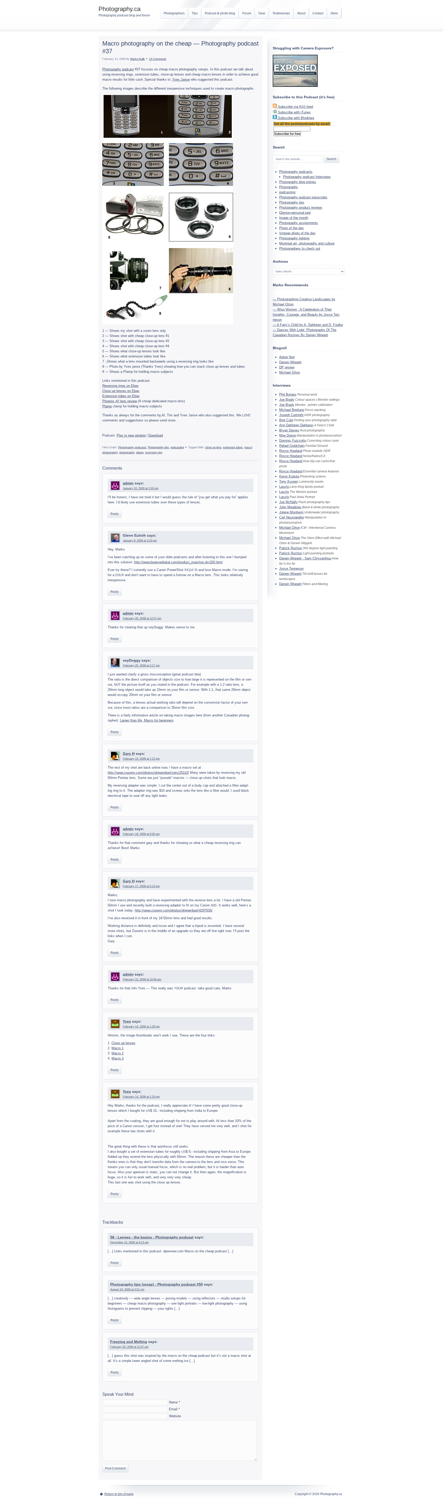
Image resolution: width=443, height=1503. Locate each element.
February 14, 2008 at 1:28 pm (141, 1026)
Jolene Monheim (291, 512)
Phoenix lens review (119, 401)
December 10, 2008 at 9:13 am (129, 1242)
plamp (140, 452)
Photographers (174, 13)
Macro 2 (118, 1053)
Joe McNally (288, 502)
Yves (127, 1021)
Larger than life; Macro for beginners (147, 720)
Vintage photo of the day (297, 233)
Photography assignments (298, 223)
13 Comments (157, 58)
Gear (261, 13)
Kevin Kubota (289, 476)
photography (127, 452)
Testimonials (281, 13)
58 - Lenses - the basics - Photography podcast (152, 1237)
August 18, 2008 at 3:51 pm (127, 1289)
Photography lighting (294, 238)
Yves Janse (181, 79)
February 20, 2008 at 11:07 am (129, 1346)
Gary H (129, 754)
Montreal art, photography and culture (307, 243)
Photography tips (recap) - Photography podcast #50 (156, 1284)
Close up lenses (123, 1043)
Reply (114, 514)
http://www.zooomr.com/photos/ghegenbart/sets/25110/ (148, 773)
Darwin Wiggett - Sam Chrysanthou (305, 558)
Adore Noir (287, 357)
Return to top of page (119, 1494)
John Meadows (290, 507)
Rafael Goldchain (292, 446)
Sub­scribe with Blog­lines (296, 118)
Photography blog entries (297, 182)
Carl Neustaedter (291, 517)
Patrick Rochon (290, 548)
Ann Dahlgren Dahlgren (296, 425)
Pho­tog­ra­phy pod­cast (118, 69)
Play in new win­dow (131, 435)
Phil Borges (287, 394)
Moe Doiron (287, 435)
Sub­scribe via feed (295, 107)
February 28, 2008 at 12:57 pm (142, 618)
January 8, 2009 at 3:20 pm (140, 540)
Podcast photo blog (220, 13)
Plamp (107, 406)
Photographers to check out (299, 248)
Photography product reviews (300, 207)
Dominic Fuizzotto (292, 440)
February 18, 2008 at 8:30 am (141, 833)
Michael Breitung (291, 410)
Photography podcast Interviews (307, 177)
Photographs (288, 187)
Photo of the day (291, 228)
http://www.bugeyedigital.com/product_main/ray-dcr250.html (178, 562)
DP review (286, 367)
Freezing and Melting (128, 1342)
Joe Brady (286, 399)
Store (334, 13)
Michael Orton (289, 372)
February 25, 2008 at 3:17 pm (141, 665)
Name (173, 1402)
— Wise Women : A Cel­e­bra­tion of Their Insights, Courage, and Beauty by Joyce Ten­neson (306, 315)
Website (175, 1416)
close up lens (213, 447)
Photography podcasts (132, 447)
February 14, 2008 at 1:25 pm (141, 1096)
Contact (318, 13)
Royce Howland (290, 451)
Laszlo (284, 487)
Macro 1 (118, 1048)
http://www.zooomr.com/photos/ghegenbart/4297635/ (174, 910)
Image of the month (293, 218)
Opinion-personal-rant (295, 213)
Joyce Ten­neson (291, 568)
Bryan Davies (289, 430)
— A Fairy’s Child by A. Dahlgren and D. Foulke (308, 325)
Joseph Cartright (291, 415)
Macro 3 (118, 1058)
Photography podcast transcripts (303, 197)
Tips (195, 13)
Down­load (155, 435)
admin (128, 483)
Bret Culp (286, 420)
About (301, 13)
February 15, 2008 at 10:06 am (142, 979)
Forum (246, 13)
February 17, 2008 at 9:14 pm (141, 886)
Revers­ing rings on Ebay (120, 386)
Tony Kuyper (288, 481)
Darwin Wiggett (290, 362)
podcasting (177, 447)
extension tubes (233, 447)
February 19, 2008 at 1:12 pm (141, 758)
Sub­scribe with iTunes (294, 112)
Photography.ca (119, 8)
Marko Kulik (137, 58)
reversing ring (153, 452)
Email (173, 1409)
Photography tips (158, 447)
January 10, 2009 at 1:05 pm (140, 488)
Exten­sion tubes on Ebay (121, 396)
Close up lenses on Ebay (120, 391)
